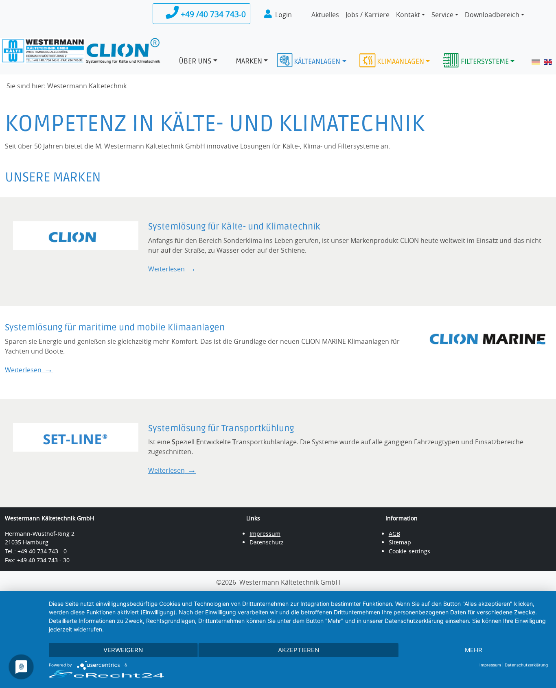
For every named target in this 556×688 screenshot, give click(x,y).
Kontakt (408, 14)
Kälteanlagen (317, 61)
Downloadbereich (492, 14)
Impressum (265, 533)
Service (442, 14)
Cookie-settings (409, 551)
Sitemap (400, 542)
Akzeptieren (298, 650)
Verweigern (123, 650)
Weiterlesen (166, 268)
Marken (249, 61)
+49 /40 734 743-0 (212, 14)
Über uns (195, 61)
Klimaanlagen (400, 61)
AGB (394, 533)
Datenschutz (267, 542)
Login (283, 14)
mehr (473, 650)
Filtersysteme (485, 61)
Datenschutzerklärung (526, 664)
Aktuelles (325, 14)
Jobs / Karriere (368, 14)
